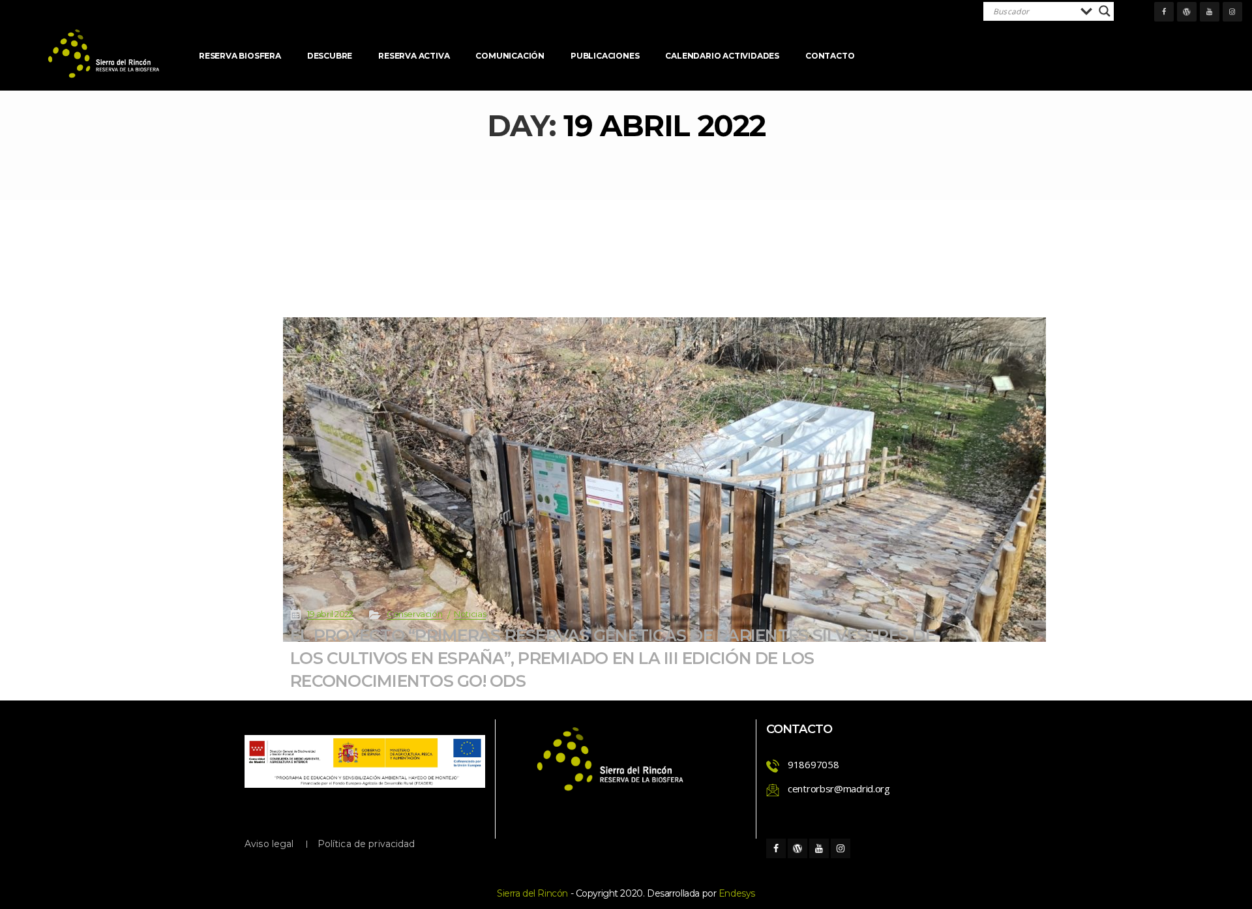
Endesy (737, 893)
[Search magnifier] (1105, 11)
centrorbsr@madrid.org (839, 788)
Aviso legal (269, 844)
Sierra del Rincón (532, 893)
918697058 (813, 764)
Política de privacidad (366, 844)
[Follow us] (1164, 12)
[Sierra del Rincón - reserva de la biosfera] (104, 53)
